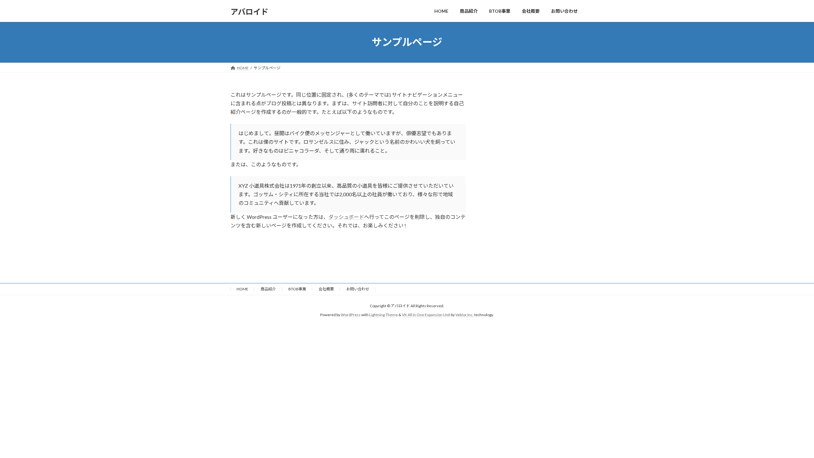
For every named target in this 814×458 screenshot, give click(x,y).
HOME (242, 289)
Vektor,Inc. (464, 314)
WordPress (351, 314)
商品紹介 (268, 289)
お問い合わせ (357, 289)
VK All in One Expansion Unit (426, 314)
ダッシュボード (346, 217)
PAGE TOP (790, 438)
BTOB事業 (297, 289)
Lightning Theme (383, 314)
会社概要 (326, 289)
